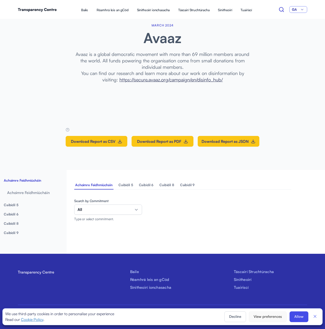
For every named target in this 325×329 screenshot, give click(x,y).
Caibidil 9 (187, 185)
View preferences (268, 316)
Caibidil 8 (166, 185)
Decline (235, 316)
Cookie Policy (32, 319)
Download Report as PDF (159, 141)
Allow (299, 316)
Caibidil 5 (125, 185)
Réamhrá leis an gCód (112, 10)
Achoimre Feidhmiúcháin (94, 185)
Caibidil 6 (146, 185)
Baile (84, 10)
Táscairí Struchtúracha (194, 10)
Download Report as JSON (225, 141)
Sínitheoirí (225, 10)
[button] (315, 316)
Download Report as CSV (93, 141)
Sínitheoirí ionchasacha (153, 10)
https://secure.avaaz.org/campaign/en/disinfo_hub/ (171, 80)
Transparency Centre (37, 9)
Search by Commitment (91, 201)
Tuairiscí (246, 10)
